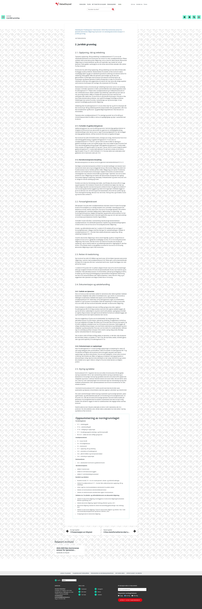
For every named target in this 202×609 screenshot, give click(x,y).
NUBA (119, 4)
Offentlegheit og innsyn (134, 573)
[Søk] (113, 9)
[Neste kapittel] (189, 17)
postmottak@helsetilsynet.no (62, 597)
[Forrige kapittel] (185, 17)
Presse (145, 4)
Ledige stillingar (65, 573)
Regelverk (83, 4)
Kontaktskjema (59, 595)
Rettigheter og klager (99, 4)
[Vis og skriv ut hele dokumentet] (199, 17)
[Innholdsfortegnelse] (3, 17)
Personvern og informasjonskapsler (102, 573)
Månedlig (135, 595)
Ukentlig (128, 595)
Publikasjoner (111, 4)
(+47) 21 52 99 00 (63, 594)
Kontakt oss (139, 4)
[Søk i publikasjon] (194, 17)
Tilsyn (89, 4)
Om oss (133, 4)
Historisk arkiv (120, 573)
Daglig (121, 595)
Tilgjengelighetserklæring (81, 573)
